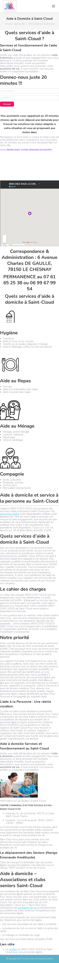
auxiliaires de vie (27, 908)
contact (13, 949)
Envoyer (7, 104)
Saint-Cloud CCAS (11, 808)
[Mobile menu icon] (53, 6)
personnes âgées (9, 514)
